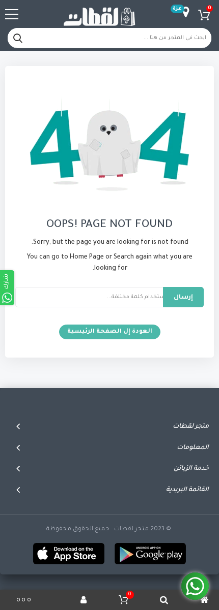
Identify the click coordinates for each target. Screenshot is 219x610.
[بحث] (18, 38)
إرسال (183, 297)
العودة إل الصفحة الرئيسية (109, 332)
